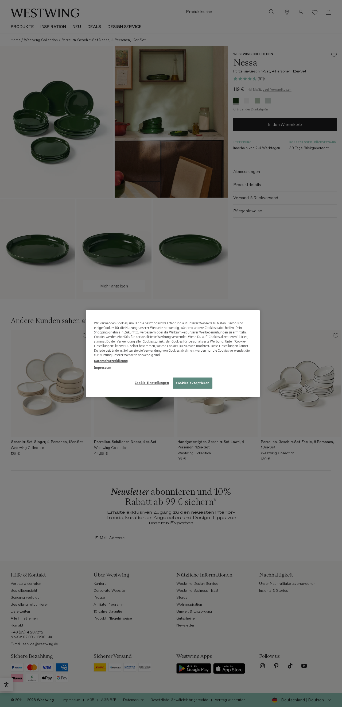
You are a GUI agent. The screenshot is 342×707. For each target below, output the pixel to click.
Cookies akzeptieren (192, 383)
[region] (173, 353)
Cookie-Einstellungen (152, 383)
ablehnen (187, 350)
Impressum (102, 367)
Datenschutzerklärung (111, 361)
